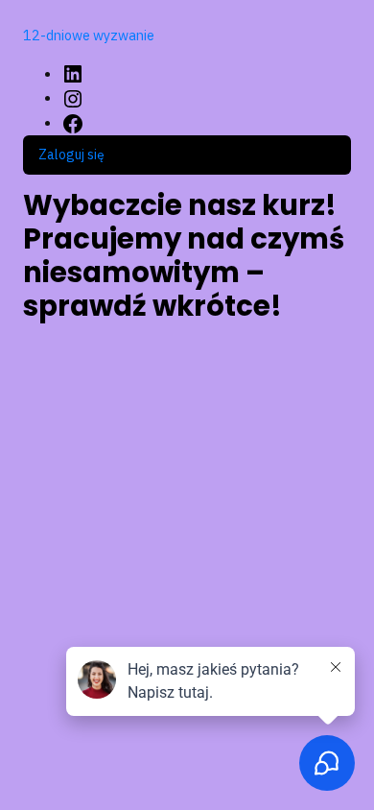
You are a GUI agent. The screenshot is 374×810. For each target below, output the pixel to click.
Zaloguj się (71, 154)
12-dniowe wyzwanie (88, 35)
